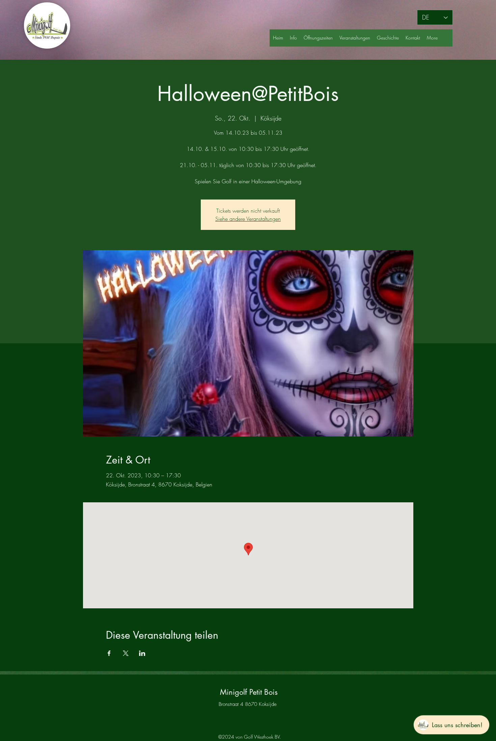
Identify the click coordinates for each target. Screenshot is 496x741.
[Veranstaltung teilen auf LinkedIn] (142, 653)
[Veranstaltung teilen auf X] (125, 653)
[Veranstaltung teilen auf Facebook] (109, 653)
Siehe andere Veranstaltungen (248, 218)
